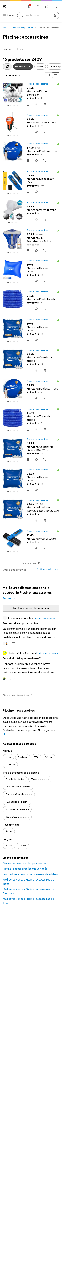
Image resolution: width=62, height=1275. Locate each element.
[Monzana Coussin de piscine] (31, 271)
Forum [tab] (21, 49)
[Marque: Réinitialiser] (30, 66)
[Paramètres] (29, 6)
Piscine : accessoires (37, 83)
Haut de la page (49, 569)
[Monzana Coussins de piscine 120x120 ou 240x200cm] (31, 450)
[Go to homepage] (4, 6)
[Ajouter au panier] (44, 104)
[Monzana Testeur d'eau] (31, 124)
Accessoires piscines (22, 27)
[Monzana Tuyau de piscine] (31, 419)
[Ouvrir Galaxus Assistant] (47, 6)
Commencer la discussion (33, 608)
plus (5, 734)
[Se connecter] (37, 6)
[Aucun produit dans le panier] (56, 6)
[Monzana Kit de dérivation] (31, 94)
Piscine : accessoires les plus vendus (24, 863)
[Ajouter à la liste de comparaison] (28, 104)
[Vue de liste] (55, 75)
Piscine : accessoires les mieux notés (25, 868)
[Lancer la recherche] (21, 15)
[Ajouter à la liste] (36, 104)
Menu (10, 15)
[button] (57, 84)
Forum (7, 598)
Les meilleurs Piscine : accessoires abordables (30, 874)
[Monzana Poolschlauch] (31, 300)
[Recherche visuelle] (55, 15)
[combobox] (7, 66)
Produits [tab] (8, 49)
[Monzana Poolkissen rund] (31, 152)
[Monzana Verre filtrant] (31, 211)
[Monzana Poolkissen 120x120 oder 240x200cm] (31, 510)
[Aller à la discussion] (31, 630)
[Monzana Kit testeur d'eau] (31, 182)
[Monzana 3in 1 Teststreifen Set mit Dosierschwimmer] (31, 241)
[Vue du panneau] (48, 75)
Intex (40, 66)
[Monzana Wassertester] (31, 540)
